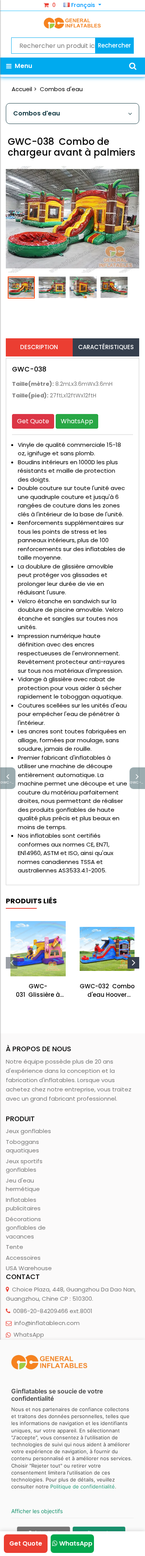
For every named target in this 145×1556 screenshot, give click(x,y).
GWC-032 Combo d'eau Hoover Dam (107, 990)
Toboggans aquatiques (22, 1146)
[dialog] (72, 1448)
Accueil (22, 89)
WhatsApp (77, 421)
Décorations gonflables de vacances (26, 1227)
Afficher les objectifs (37, 1511)
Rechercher (114, 45)
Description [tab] (39, 347)
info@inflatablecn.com (47, 1323)
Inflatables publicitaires (23, 1204)
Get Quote (33, 421)
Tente (14, 1247)
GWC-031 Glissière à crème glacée (38, 990)
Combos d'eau (61, 89)
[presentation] (11, 963)
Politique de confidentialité (82, 1486)
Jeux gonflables (28, 1131)
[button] (133, 66)
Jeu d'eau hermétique (23, 1184)
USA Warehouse (29, 1268)
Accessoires (23, 1258)
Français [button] (83, 5)
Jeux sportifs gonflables (24, 1165)
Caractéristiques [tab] (106, 347)
